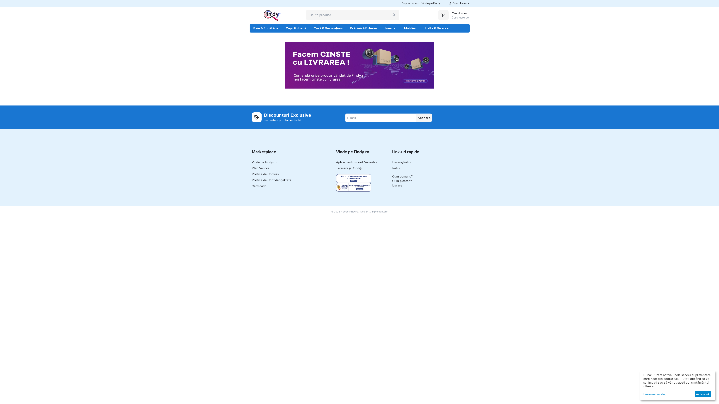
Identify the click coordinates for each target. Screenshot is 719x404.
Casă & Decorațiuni (328, 28)
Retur (396, 168)
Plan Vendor (260, 168)
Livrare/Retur (402, 162)
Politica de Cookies (265, 174)
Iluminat (391, 28)
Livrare (397, 185)
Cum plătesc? (402, 181)
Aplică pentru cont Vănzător (356, 162)
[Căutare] (394, 15)
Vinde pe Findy (430, 3)
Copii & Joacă (296, 28)
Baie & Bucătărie (265, 28)
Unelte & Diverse (436, 28)
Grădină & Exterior (363, 28)
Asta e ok (703, 394)
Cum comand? (402, 176)
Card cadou (260, 186)
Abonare (424, 118)
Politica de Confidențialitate (271, 180)
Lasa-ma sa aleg (654, 394)
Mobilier (410, 28)
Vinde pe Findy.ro (264, 162)
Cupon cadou (410, 3)
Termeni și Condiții (349, 168)
